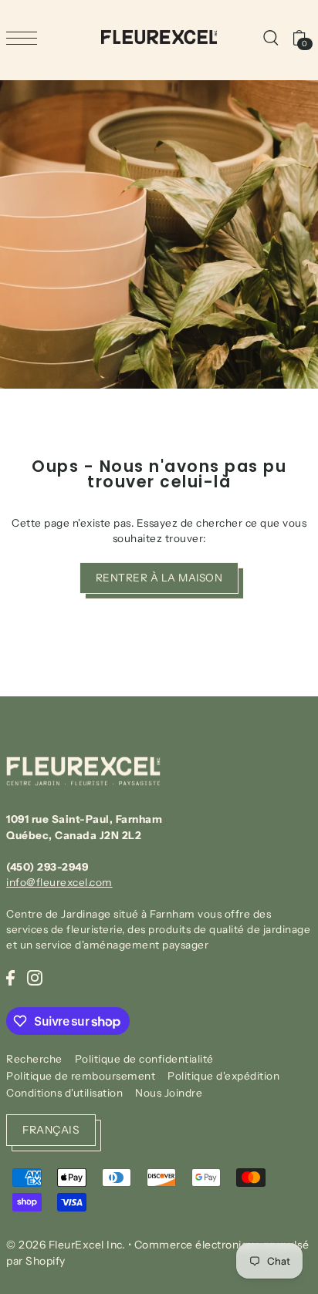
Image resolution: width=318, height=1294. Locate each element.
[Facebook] (10, 977)
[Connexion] (270, 37)
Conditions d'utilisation (64, 1093)
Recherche (34, 1059)
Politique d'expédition (223, 1076)
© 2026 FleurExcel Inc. (65, 1245)
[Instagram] (34, 977)
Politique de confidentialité (144, 1059)
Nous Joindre (168, 1093)
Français (51, 1130)
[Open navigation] (25, 38)
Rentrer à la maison (159, 577)
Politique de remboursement (80, 1076)
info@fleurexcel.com (59, 882)
